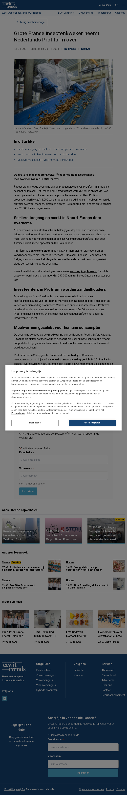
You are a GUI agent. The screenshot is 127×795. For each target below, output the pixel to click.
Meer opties (35, 423)
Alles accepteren (92, 423)
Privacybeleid (18, 413)
